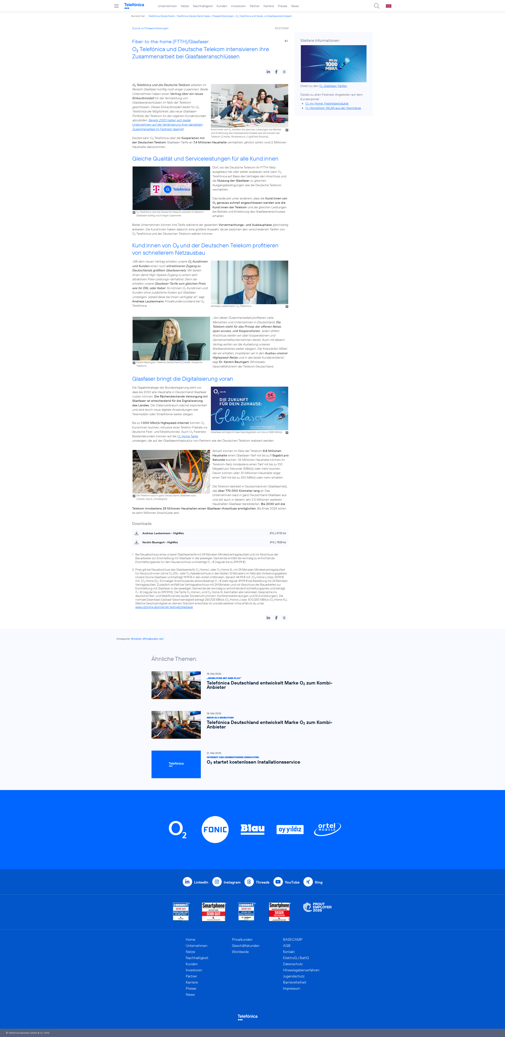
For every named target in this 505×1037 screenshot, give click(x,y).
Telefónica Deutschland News (193, 16)
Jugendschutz (294, 976)
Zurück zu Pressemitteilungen (150, 28)
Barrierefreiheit (294, 982)
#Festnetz (136, 639)
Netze (185, 6)
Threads (262, 882)
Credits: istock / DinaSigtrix (151, 498)
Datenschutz (293, 964)
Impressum (291, 988)
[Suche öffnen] (377, 6)
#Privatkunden (150, 639)
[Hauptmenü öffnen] (116, 6)
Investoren (238, 6)
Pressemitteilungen (223, 16)
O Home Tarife (187, 436)
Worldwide (240, 951)
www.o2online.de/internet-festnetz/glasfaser (164, 607)
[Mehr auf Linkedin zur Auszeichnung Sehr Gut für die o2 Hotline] (247, 911)
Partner (255, 6)
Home (190, 939)
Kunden (222, 6)
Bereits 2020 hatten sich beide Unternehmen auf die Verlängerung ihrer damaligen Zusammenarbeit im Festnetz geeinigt (167, 124)
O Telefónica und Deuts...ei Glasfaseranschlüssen (264, 16)
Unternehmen (167, 6)
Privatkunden (242, 939)
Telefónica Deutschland (161, 16)
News (295, 6)
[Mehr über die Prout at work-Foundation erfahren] (317, 911)
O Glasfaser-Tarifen (333, 86)
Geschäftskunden (245, 945)
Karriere (269, 6)
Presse (282, 6)
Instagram (232, 882)
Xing (319, 882)
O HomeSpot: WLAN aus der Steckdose (333, 108)
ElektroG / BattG (296, 958)
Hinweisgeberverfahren (301, 970)
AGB (287, 945)
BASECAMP (292, 939)
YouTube (292, 882)
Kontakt (289, 951)
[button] (268, 72)
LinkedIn (201, 882)
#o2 (161, 639)
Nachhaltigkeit (203, 6)
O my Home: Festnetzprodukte (327, 103)
